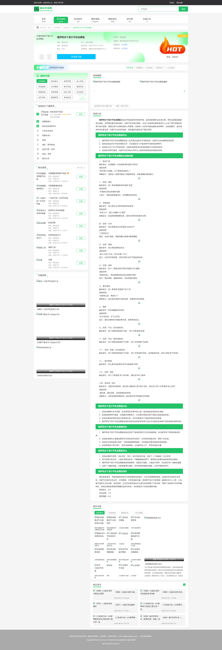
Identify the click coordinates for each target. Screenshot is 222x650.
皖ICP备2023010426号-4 (111, 643)
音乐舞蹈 (54, 86)
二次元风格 (170, 67)
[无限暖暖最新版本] (41, 186)
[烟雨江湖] (41, 247)
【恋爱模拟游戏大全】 (153, 564)
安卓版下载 (76, 56)
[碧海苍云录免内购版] (41, 211)
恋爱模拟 (139, 67)
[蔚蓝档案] (41, 222)
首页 (49, 27)
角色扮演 (67, 27)
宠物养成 (41, 92)
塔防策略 (54, 92)
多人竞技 (80, 81)
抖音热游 (149, 67)
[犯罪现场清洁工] (41, 236)
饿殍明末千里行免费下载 (103, 106)
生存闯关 (80, 92)
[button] (184, 91)
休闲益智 (41, 86)
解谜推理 (54, 97)
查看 (81, 176)
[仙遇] (39, 259)
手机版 (171, 2)
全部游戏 (41, 81)
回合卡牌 (67, 92)
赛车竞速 (67, 86)
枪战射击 (54, 81)
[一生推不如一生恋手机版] (41, 200)
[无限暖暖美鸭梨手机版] (41, 176)
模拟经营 (80, 86)
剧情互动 (159, 67)
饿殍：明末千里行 (122, 106)
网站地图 (180, 2)
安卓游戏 (57, 27)
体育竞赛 (67, 81)
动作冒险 (41, 97)
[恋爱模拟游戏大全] (152, 517)
